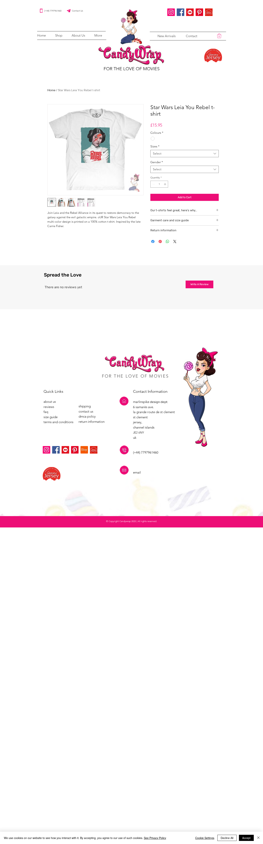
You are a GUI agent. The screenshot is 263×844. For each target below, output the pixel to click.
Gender (156, 162)
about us (50, 402)
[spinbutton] (159, 184)
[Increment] (165, 184)
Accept (246, 838)
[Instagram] (171, 12)
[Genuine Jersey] (209, 12)
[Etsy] (84, 450)
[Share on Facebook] (153, 241)
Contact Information (150, 391)
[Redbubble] (190, 12)
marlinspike (141, 402)
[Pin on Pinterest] (160, 241)
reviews (49, 407)
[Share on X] (175, 241)
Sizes (154, 146)
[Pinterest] (199, 12)
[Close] (258, 838)
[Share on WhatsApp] (167, 241)
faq (46, 412)
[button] (58, 35)
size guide (51, 417)
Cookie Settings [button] (204, 838)
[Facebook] (180, 12)
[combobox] (184, 153)
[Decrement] (153, 184)
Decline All (227, 838)
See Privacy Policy (155, 838)
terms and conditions (58, 422)
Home (51, 90)
